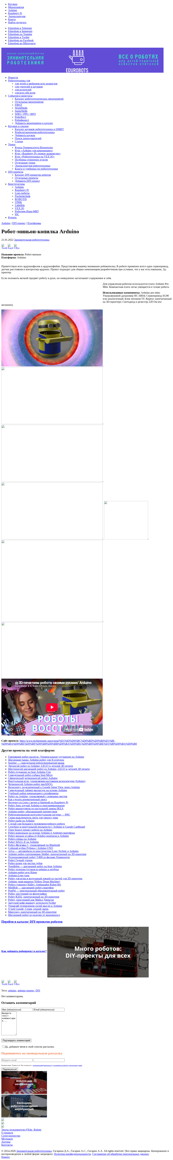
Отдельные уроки (25, 162)
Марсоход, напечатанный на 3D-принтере (32, 912)
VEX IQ (19, 208)
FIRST (18, 104)
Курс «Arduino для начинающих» (34, 150)
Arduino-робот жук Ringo (22, 872)
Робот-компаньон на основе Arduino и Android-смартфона (41, 832)
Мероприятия (16, 7)
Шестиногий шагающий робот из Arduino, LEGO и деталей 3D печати (49, 769)
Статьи (19, 141)
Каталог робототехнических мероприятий (39, 98)
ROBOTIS (21, 199)
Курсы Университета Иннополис (34, 147)
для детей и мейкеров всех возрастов (36, 83)
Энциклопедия (16, 16)
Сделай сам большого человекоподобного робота (36, 823)
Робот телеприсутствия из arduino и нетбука (33, 869)
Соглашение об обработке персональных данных (120, 1154)
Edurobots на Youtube (20, 34)
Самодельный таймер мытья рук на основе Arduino (37, 790)
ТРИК (18, 202)
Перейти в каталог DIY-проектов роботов (32, 921)
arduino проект (26, 990)
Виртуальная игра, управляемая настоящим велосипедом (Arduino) (46, 781)
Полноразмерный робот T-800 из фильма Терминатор (39, 857)
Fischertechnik (22, 196)
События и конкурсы (20, 95)
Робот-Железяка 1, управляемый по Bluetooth (34, 845)
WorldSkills (21, 107)
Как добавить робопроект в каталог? (24, 951)
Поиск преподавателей (28, 138)
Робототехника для (19, 80)
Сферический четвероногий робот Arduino (32, 778)
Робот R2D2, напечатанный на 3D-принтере (33, 896)
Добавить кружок (25, 135)
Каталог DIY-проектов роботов (33, 174)
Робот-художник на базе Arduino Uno (29, 772)
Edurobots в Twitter (18, 37)
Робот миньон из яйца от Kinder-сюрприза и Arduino (38, 835)
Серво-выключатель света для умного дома (33, 817)
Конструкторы (16, 184)
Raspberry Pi (15, 13)
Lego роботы (22, 193)
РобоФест (20, 117)
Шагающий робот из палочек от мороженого (34, 915)
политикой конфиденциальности (42, 1065)
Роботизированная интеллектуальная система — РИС (39, 814)
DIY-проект (19, 223)
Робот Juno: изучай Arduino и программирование (36, 805)
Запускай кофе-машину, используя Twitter (32, 902)
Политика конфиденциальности (72, 1154)
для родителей (23, 89)
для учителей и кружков (29, 86)
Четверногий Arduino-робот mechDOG (30, 784)
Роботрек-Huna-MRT (27, 211)
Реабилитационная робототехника (35, 132)
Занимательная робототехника (31, 239)
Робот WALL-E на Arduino (23, 842)
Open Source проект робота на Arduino (30, 829)
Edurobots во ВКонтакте (22, 43)
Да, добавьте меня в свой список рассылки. (30, 1046)
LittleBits (20, 205)
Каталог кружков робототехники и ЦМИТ (39, 129)
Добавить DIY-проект (27, 181)
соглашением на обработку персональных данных (67, 1065)
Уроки (11, 144)
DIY (37, 990)
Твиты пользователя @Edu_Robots (21, 1129)
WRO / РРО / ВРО (25, 114)
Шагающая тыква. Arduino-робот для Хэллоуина (36, 759)
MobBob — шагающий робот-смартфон (31, 887)
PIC (17, 214)
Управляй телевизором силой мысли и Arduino (35, 905)
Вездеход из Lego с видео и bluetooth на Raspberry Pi (38, 802)
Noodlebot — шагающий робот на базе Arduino (35, 866)
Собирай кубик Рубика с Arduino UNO (30, 848)
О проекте (7, 1132)
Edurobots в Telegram (20, 28)
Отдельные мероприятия (29, 101)
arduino (12, 990)
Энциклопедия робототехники (32, 165)
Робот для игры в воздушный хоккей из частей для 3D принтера (45, 878)
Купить (12, 217)
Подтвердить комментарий (16, 1040)
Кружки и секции (18, 126)
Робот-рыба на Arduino (21, 820)
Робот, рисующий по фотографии (27, 893)
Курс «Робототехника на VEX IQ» (35, 156)
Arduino (12, 10)
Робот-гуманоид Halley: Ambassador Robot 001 (34, 884)
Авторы (5, 1141)
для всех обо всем (25, 92)
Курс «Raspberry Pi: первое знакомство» (38, 153)
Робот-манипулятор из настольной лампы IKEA (36, 808)
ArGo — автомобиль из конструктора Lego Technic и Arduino (43, 851)
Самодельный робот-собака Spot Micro (30, 775)
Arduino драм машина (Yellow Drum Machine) (34, 881)
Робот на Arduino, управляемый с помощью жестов (37, 796)
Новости (13, 77)
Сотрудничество (10, 1135)
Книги (12, 19)
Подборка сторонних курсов (31, 159)
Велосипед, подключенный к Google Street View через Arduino (44, 787)
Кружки (12, 4)
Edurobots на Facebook (21, 40)
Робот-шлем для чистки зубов (25, 863)
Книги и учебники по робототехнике (36, 168)
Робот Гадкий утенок (20, 860)
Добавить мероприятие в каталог (34, 123)
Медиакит (7, 1138)
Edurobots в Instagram (20, 31)
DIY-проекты (15, 171)
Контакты (7, 1144)
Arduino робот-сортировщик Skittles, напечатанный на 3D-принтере (47, 854)
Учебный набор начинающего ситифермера (33, 793)
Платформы (34, 223)
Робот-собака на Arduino (22, 839)
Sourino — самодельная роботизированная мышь (36, 762)
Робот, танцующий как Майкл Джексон (31, 899)
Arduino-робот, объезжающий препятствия (32, 811)
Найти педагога (17, 22)
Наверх (5, 1157)
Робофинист (22, 120)
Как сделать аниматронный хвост (27, 799)
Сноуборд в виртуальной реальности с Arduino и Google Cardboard (46, 826)
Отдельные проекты (26, 177)
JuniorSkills (21, 111)
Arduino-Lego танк (18, 875)
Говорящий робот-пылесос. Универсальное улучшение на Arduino (46, 756)
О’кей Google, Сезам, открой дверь (28, 908)
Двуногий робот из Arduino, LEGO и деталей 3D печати (40, 765)
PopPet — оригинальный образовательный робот (36, 890)
